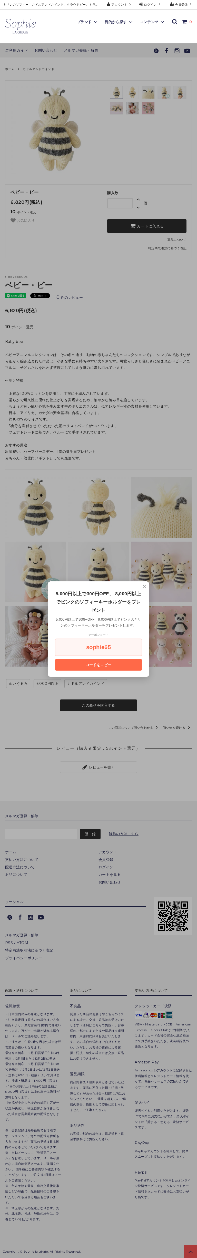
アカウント (119, 4)
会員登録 (181, 4)
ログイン (150, 4)
